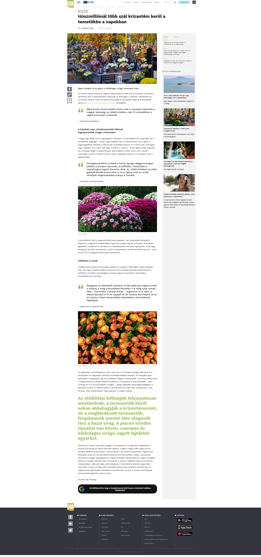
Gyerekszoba (125, 523)
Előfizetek (184, 2)
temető (121, 7)
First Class (105, 531)
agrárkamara (98, 7)
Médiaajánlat (149, 543)
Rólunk (147, 527)
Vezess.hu (104, 527)
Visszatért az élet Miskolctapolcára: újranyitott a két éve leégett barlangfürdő (178, 163)
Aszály (136, 2)
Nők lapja (124, 531)
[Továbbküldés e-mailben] (69, 94)
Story (123, 519)
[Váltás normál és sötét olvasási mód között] (175, 2)
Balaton (157, 2)
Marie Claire (125, 535)
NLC (122, 527)
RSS (146, 519)
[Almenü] (78, 2)
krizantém (111, 7)
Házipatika (104, 539)
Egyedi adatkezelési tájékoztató (156, 539)
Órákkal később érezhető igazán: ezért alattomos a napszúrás (179, 195)
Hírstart (104, 523)
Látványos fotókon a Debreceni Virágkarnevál (176, 130)
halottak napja (84, 7)
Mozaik (82, 11)
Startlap (104, 519)
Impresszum (149, 531)
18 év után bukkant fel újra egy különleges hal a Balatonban (176, 97)
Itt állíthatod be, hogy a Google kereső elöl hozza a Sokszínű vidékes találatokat (120, 489)
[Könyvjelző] (69, 101)
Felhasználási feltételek (154, 535)
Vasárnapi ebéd (147, 2)
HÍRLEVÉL (148, 523)
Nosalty (104, 535)
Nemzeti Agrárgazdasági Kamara (101, 103)
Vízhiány (128, 2)
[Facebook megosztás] (69, 89)
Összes (176, 37)
